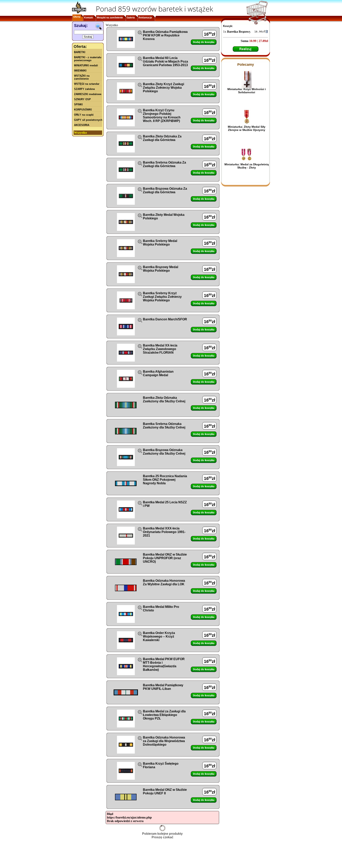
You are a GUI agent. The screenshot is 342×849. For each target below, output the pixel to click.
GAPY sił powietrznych (88, 119)
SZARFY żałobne (84, 89)
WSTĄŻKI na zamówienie (81, 77)
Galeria (131, 17)
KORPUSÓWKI (83, 109)
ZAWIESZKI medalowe (87, 94)
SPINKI (78, 104)
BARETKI (79, 52)
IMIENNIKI (80, 70)
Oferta (76, 16)
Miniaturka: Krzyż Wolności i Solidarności (246, 91)
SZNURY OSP (82, 99)
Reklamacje (145, 17)
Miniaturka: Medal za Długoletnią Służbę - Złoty (246, 166)
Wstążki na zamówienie (110, 17)
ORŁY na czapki (84, 114)
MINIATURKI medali (86, 65)
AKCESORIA (81, 125)
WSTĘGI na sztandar (86, 83)
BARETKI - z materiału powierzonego (87, 59)
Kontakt (88, 17)
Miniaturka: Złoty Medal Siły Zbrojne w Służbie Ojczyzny (246, 128)
